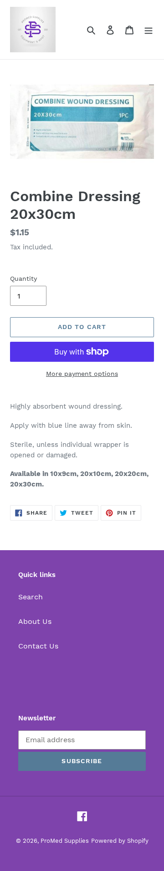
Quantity (23, 278)
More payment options (82, 373)
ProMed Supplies (65, 840)
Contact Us (38, 646)
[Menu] (148, 30)
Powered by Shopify (120, 840)
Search (30, 596)
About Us (34, 621)
